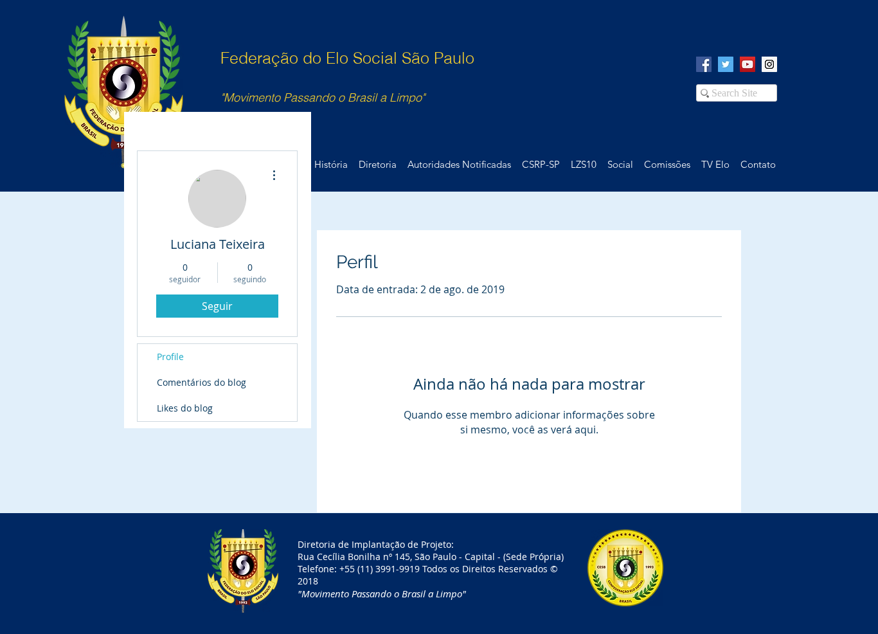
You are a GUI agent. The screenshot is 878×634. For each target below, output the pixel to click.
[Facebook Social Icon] (704, 64)
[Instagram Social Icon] (769, 64)
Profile (170, 356)
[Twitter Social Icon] (725, 64)
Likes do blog (185, 408)
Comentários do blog (201, 382)
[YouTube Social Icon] (747, 64)
